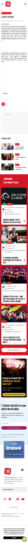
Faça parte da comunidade (13, 394)
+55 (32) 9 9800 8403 (15, 516)
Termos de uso (13, 436)
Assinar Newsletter (13, 428)
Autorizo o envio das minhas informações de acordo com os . (12, 435)
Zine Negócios (8, 489)
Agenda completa (13, 350)
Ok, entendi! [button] (14, 537)
